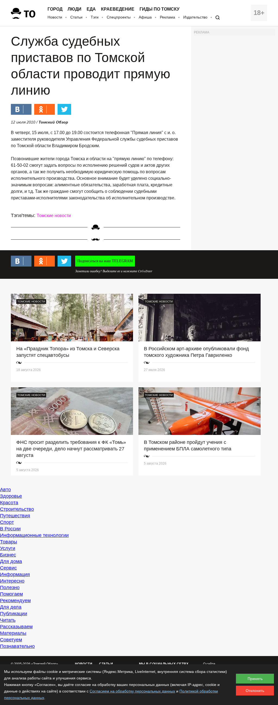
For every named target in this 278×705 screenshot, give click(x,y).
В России (10, 528)
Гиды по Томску (159, 9)
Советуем (11, 639)
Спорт (7, 522)
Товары (8, 542)
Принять (255, 678)
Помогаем (11, 594)
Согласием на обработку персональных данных (132, 691)
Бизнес (8, 555)
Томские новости (54, 215)
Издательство (195, 17)
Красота (9, 502)
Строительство (17, 509)
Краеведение (117, 9)
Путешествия (15, 515)
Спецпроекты (119, 17)
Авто (5, 489)
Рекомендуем (15, 600)
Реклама (167, 17)
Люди (74, 9)
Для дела (10, 607)
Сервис (8, 568)
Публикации (13, 613)
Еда (91, 9)
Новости (55, 17)
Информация (15, 574)
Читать (7, 620)
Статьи (76, 17)
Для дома (11, 561)
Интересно (12, 581)
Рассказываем (16, 626)
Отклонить (255, 690)
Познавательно (17, 646)
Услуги (7, 548)
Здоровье (11, 496)
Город (55, 9)
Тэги (95, 17)
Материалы (13, 633)
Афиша (145, 17)
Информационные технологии (34, 535)
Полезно (10, 587)
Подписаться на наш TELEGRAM (105, 261)
